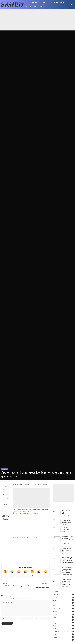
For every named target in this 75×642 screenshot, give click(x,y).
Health (54, 628)
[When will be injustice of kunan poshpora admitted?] (5, 510)
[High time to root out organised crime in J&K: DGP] (56, 513)
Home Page (56, 631)
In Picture (4, 469)
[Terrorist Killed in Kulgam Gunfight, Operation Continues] (56, 521)
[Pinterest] (3, 494)
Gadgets (55, 623)
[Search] (72, 4)
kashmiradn (6, 476)
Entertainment (56, 608)
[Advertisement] (37, 19)
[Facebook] (3, 490)
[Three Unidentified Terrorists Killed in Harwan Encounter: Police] (56, 550)
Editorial (55, 605)
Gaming (55, 625)
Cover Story (56, 603)
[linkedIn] (3, 498)
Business (55, 597)
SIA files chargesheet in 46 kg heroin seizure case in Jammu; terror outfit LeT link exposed (67, 559)
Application (55, 594)
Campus (55, 600)
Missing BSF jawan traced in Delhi (66, 528)
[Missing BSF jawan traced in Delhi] (56, 529)
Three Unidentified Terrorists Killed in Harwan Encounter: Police (66, 549)
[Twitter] (7, 490)
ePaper (55, 611)
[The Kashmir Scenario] (12, 4)
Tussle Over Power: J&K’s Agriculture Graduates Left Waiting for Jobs (66, 582)
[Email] (7, 498)
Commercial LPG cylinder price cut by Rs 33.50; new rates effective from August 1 (67, 538)
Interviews (55, 640)
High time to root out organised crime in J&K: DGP (67, 512)
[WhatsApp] (7, 494)
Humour (55, 634)
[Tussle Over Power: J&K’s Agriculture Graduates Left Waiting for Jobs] (56, 583)
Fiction (54, 617)
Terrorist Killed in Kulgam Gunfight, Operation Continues (67, 520)
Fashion (55, 614)
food (54, 620)
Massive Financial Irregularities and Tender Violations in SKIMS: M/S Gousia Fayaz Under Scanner (67, 571)
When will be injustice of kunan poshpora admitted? (5, 517)
